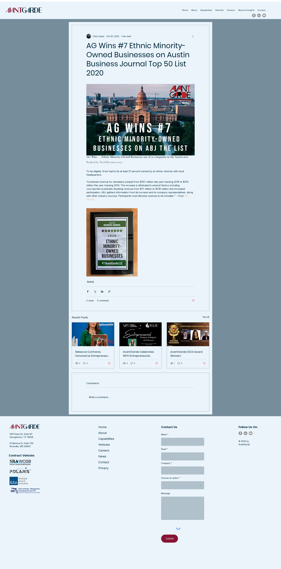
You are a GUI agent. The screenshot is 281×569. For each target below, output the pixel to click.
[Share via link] (109, 291)
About (102, 433)
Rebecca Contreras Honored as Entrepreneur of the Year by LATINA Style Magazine (92, 354)
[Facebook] (254, 15)
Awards (90, 281)
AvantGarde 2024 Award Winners (186, 354)
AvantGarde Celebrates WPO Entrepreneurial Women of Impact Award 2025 (139, 354)
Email (163, 449)
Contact (103, 462)
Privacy (103, 468)
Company (165, 463)
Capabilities (106, 439)
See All (206, 317)
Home (102, 427)
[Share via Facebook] (87, 291)
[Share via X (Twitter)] (95, 291)
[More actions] (193, 36)
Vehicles (104, 444)
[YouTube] (264, 15)
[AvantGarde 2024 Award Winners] (188, 334)
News (102, 456)
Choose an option (169, 478)
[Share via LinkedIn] (102, 291)
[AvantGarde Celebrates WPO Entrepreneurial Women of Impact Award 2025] (140, 334)
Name (164, 434)
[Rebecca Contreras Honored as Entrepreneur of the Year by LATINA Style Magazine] (93, 334)
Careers (103, 450)
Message (165, 493)
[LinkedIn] (259, 15)
